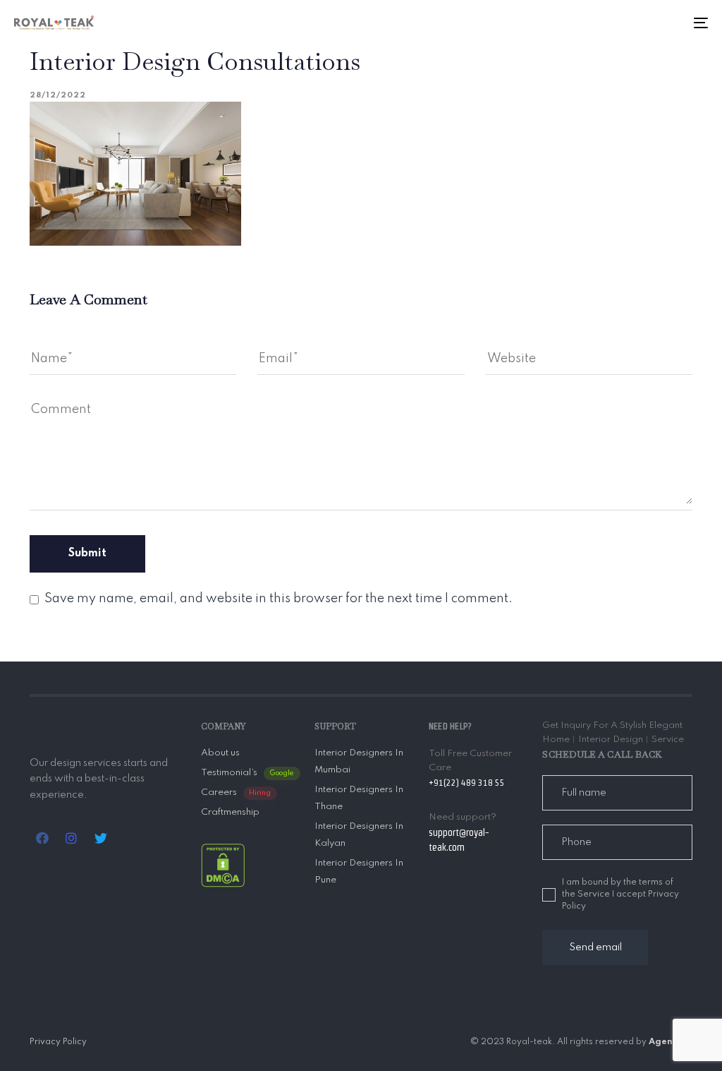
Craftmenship (230, 812)
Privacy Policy (58, 1042)
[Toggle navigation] (592, 22)
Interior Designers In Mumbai (358, 761)
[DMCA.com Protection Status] (223, 865)
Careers (236, 792)
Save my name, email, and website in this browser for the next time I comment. (278, 598)
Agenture (670, 1042)
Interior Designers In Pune (358, 871)
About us (220, 753)
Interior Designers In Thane (358, 798)
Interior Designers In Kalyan (358, 835)
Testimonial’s (247, 772)
